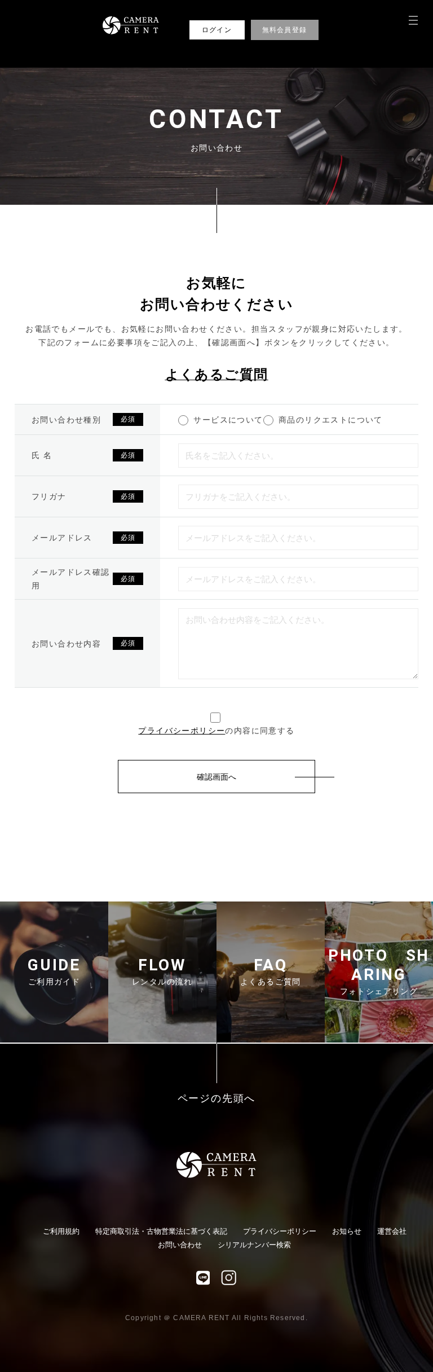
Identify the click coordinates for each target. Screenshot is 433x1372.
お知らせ (346, 1231)
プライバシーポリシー (181, 730)
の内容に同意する (216, 730)
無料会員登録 (284, 30)
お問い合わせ (180, 1245)
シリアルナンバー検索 (254, 1245)
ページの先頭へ (217, 1098)
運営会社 (392, 1231)
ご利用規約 (61, 1231)
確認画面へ (216, 776)
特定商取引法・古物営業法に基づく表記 (161, 1231)
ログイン (217, 30)
